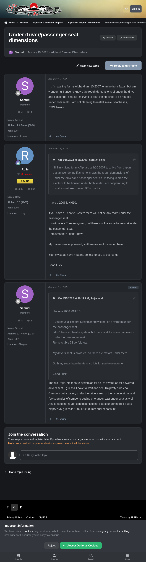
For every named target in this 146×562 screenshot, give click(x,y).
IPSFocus (136, 517)
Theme (123, 517)
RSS (44, 517)
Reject (52, 545)
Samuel (19, 52)
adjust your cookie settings (115, 531)
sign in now (84, 439)
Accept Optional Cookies (82, 545)
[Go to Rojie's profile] (25, 155)
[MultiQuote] (50, 136)
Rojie (25, 169)
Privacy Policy (14, 517)
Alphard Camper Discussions (69, 52)
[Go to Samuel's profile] (11, 52)
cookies (28, 531)
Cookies (30, 517)
